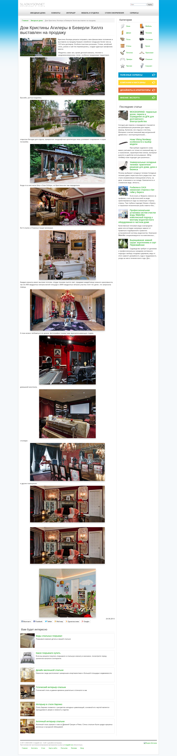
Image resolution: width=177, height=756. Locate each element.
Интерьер (70, 13)
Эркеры (129, 59)
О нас (43, 748)
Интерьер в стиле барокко (49, 704)
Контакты (34, 748)
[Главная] (33, 5)
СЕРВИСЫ (134, 13)
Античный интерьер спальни (50, 721)
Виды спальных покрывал (49, 635)
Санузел (148, 66)
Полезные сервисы (131, 74)
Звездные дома (37, 20)
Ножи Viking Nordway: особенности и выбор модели (140, 142)
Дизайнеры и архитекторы (135, 90)
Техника (148, 32)
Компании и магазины (132, 82)
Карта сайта (53, 748)
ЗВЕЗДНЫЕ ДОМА (37, 13)
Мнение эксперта (130, 97)
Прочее (129, 66)
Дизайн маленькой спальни (49, 669)
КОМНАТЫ (55, 13)
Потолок (129, 52)
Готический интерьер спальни (51, 687)
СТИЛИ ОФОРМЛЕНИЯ (114, 13)
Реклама (74, 748)
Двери (128, 32)
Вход (82, 748)
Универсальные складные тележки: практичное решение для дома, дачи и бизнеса (143, 165)
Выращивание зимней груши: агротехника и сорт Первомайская (143, 242)
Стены (128, 46)
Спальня (148, 59)
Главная (25, 20)
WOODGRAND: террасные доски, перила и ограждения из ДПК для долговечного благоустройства (143, 116)
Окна (128, 26)
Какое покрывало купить (48, 652)
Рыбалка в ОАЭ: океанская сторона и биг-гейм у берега (142, 190)
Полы (128, 39)
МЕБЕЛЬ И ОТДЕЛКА (90, 13)
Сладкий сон (68, 745)
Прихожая (149, 52)
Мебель (148, 26)
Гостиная (149, 39)
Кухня (147, 46)
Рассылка (64, 748)
